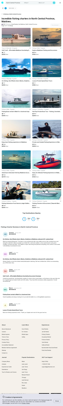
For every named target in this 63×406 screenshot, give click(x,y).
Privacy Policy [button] (26, 403)
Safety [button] (23, 337)
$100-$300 (11, 8)
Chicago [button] (24, 377)
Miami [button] (23, 361)
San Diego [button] (24, 369)
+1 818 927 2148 (46, 364)
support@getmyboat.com (48, 366)
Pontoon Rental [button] (46, 339)
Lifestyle (4, 364)
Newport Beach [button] (26, 374)
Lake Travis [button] (25, 372)
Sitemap (4, 350)
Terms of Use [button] (45, 400)
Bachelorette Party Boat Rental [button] (49, 347)
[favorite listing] (30, 48)
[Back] (4, 37)
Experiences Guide (7, 366)
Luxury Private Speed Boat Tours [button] (13, 310)
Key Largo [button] (24, 382)
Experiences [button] (45, 325)
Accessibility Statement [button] (7, 345)
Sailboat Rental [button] (45, 345)
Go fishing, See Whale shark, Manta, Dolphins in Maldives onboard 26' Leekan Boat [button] (28, 239)
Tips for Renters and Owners (9, 372)
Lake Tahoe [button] (25, 366)
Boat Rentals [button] (45, 329)
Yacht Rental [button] (45, 342)
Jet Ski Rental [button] (45, 331)
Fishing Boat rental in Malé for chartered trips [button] (17, 294)
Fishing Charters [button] (46, 334)
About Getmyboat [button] (6, 329)
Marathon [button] (24, 388)
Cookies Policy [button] (5, 342)
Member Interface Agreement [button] (9, 347)
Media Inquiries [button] (6, 334)
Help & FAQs (45, 361)
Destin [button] (23, 385)
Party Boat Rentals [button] (46, 350)
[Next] (29, 37)
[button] (15, 24)
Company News (6, 361)
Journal (4, 357)
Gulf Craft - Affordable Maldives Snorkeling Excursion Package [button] (22, 276)
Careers (4, 331)
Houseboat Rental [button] (46, 337)
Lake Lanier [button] (25, 364)
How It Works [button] (25, 329)
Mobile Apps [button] (25, 334)
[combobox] (14, 2)
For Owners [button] (25, 331)
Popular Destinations (28, 357)
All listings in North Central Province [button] (12, 14)
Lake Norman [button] (25, 380)
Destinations (5, 369)
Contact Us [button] (4, 353)
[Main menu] (60, 3)
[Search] (54, 2)
